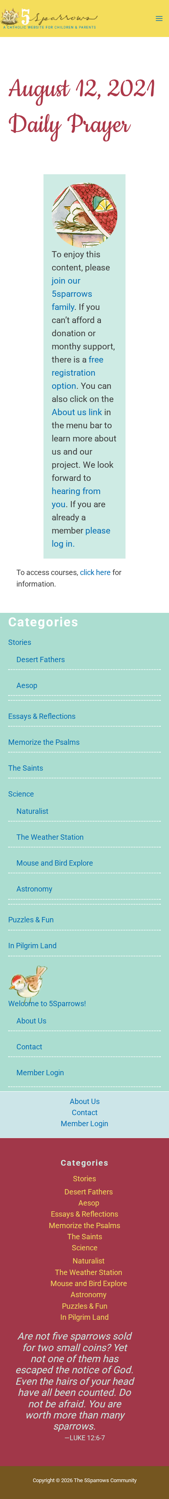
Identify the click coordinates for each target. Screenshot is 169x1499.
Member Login (40, 1072)
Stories (19, 642)
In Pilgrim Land (32, 945)
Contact (29, 1046)
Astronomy (34, 889)
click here (95, 572)
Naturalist (32, 811)
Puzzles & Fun (31, 919)
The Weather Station (50, 837)
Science (21, 794)
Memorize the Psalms (44, 742)
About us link (77, 412)
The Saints (25, 768)
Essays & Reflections (41, 716)
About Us (31, 1020)
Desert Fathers (40, 659)
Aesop (26, 685)
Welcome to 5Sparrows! (47, 1003)
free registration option (77, 372)
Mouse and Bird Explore (54, 863)
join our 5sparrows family (72, 293)
